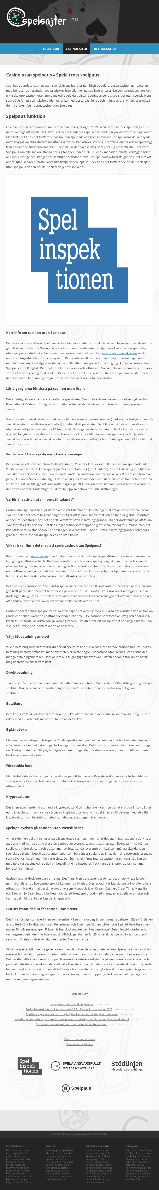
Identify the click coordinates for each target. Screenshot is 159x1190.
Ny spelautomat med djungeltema (72, 1004)
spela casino (39, 556)
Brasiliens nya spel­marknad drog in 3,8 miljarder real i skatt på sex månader (72, 1014)
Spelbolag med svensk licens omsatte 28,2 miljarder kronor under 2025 (69, 1009)
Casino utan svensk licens (79, 1039)
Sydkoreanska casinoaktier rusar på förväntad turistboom (71, 1024)
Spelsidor (51, 49)
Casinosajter (76, 49)
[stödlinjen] (126, 1066)
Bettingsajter (105, 49)
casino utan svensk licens (119, 353)
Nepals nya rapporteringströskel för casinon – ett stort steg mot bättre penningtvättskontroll (71, 1019)
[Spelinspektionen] (30, 1066)
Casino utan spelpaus (79, 1044)
